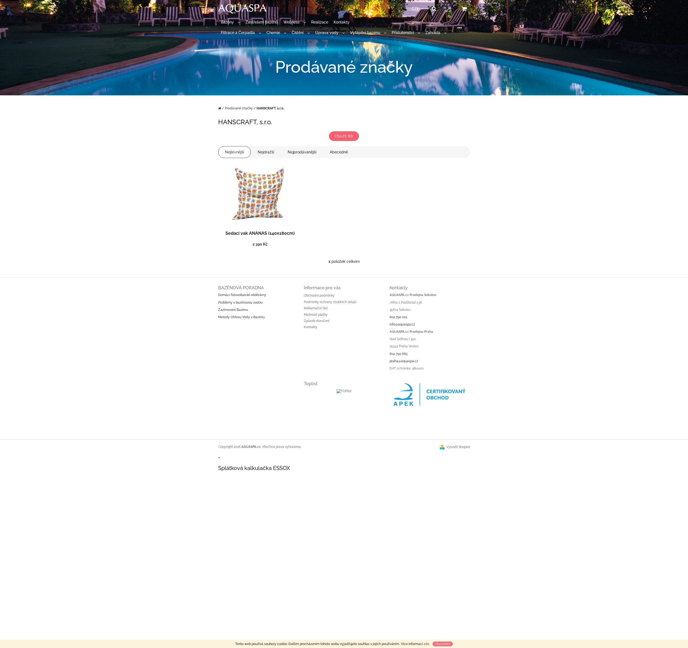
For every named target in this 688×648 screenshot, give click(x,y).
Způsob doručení (317, 321)
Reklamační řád (316, 308)
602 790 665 (399, 354)
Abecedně (339, 152)
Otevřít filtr (344, 136)
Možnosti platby (316, 315)
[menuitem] (230, 22)
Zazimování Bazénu (233, 310)
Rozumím (443, 644)
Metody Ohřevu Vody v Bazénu (241, 317)
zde (426, 644)
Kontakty (310, 327)
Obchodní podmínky (319, 295)
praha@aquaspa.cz (404, 361)
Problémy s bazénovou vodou (240, 302)
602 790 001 (398, 317)
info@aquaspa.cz (402, 324)
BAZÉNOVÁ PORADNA (241, 287)
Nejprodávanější (302, 152)
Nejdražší (266, 152)
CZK (416, 8)
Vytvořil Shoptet (458, 447)
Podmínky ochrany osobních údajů (330, 302)
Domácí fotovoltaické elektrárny (242, 295)
